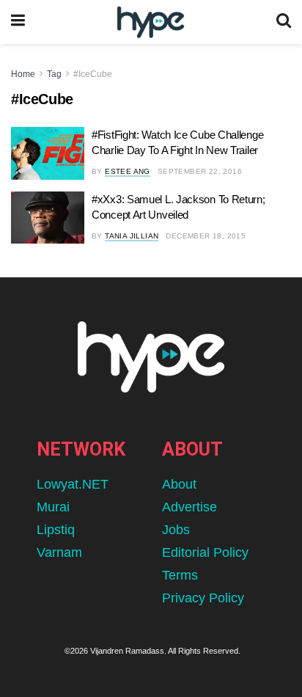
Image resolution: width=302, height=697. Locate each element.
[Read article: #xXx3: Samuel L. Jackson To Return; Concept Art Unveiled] (47, 217)
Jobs (176, 529)
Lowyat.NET (72, 484)
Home (23, 74)
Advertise (189, 507)
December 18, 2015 (206, 236)
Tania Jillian (131, 236)
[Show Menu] (18, 22)
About (179, 484)
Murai (53, 507)
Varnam (59, 552)
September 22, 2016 (200, 171)
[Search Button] (283, 22)
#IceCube (92, 74)
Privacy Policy (203, 598)
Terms (180, 575)
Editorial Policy (205, 552)
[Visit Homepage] (151, 22)
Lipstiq (56, 529)
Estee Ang (127, 171)
